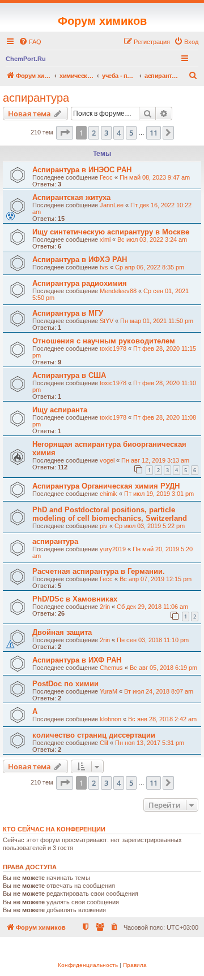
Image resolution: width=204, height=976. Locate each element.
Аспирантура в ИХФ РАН (76, 660)
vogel (107, 460)
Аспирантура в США (69, 375)
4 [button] (119, 133)
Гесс (106, 177)
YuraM (108, 691)
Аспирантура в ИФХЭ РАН (79, 259)
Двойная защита (62, 632)
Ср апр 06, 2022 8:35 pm (149, 267)
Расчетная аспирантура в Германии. (98, 571)
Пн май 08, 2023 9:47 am (155, 177)
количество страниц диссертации (93, 735)
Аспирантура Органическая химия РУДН (106, 486)
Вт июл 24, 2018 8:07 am (158, 691)
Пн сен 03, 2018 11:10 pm (153, 640)
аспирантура (36, 97)
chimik (108, 493)
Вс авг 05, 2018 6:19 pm (163, 667)
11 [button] (154, 133)
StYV (106, 320)
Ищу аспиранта (59, 410)
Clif (104, 742)
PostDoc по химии (65, 683)
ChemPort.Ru (26, 58)
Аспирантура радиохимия (79, 283)
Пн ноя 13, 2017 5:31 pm (149, 742)
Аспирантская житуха (71, 197)
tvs (104, 267)
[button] (64, 133)
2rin (105, 606)
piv (104, 525)
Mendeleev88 (118, 290)
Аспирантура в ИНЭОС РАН (81, 169)
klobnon (110, 719)
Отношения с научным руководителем (103, 341)
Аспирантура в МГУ (67, 313)
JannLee (112, 205)
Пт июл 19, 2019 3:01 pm (159, 493)
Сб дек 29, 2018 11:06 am (152, 606)
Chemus (111, 667)
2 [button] (94, 133)
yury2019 (113, 549)
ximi (105, 239)
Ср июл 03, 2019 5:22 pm (149, 525)
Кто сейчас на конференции (54, 829)
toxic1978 (113, 348)
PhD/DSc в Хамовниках (74, 599)
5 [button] (131, 133)
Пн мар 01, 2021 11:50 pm (156, 320)
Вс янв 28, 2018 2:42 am (162, 719)
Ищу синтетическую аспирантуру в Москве (110, 232)
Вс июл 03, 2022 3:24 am (152, 239)
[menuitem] (30, 42)
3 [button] (106, 133)
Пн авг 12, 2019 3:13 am (155, 460)
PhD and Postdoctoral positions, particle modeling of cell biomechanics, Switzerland (109, 514)
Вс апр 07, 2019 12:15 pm (156, 579)
